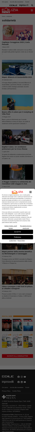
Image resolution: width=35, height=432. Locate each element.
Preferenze (17, 237)
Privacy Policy (21, 240)
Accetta (17, 232)
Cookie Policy (13, 240)
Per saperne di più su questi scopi (25, 227)
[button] (31, 192)
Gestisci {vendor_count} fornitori (10, 227)
